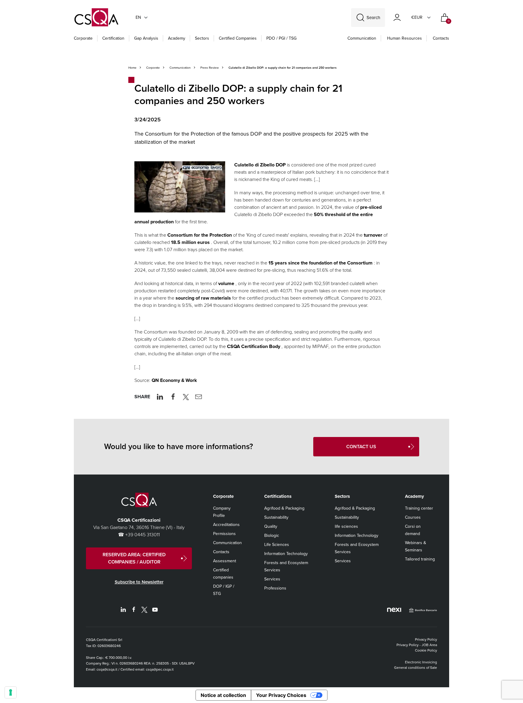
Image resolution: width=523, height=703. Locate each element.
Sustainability (276, 517)
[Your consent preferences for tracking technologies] (10, 692)
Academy (176, 38)
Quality (270, 526)
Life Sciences (276, 544)
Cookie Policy (426, 650)
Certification (113, 38)
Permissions (224, 534)
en (138, 17)
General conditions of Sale (415, 667)
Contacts (441, 38)
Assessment (224, 561)
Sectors (202, 38)
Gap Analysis (146, 38)
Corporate (83, 38)
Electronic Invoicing (421, 662)
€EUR (417, 17)
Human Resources (404, 38)
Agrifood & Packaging (284, 508)
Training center (419, 508)
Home (132, 67)
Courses (413, 517)
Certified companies (238, 38)
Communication (361, 38)
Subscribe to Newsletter (139, 582)
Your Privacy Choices (281, 695)
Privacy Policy (426, 639)
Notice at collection (223, 695)
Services (272, 579)
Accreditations (226, 524)
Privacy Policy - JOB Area (416, 645)
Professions (275, 588)
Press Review (209, 67)
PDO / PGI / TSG (281, 38)
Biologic (271, 535)
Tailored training (420, 559)
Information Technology (286, 553)
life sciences (346, 526)
